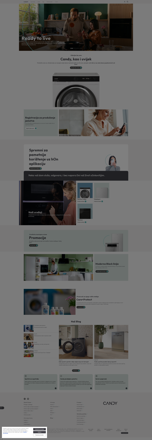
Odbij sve (39, 432)
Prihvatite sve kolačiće (39, 429)
